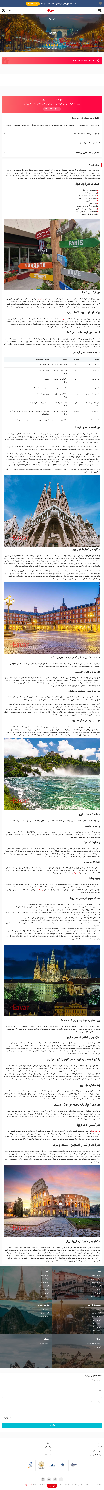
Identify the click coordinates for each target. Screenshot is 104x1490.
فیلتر (50, 1486)
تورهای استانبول (44, 1275)
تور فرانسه (61, 319)
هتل (50, 1450)
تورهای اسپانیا (96, 1282)
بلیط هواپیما (48, 1446)
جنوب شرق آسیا (94, 1305)
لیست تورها (34, 3)
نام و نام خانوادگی (96, 1380)
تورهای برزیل (45, 1313)
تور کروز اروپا (95, 1131)
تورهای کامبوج (44, 1296)
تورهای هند (45, 1293)
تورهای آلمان (97, 1293)
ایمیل (100, 1390)
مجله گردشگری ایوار (95, 1455)
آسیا (47, 1271)
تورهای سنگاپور (96, 1327)
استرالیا (46, 1339)
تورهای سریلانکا (96, 1323)
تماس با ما (98, 1442)
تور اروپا (49, 1442)
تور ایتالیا (41, 889)
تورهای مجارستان (95, 1296)
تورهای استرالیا (44, 1343)
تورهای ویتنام (96, 1330)
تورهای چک (97, 1289)
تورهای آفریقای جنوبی (94, 1343)
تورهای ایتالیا (97, 1286)
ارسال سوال (52, 1425)
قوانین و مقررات (96, 1450)
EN (10, 10)
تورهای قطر (45, 1289)
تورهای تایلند (97, 1309)
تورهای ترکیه (45, 1279)
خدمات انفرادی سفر (45, 1455)
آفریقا (98, 1339)
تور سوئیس (76, 873)
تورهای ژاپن (45, 1282)
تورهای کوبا (45, 1309)
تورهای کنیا (97, 1347)
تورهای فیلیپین (96, 1313)
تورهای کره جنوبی (43, 1286)
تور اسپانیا (41, 298)
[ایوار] (52, 10)
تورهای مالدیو (96, 1316)
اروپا (99, 1271)
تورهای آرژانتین (44, 1316)
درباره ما (99, 1446)
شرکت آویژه (28, 1484)
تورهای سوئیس (96, 1279)
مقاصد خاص (43, 1305)
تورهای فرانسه (96, 1275)
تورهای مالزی (97, 1320)
